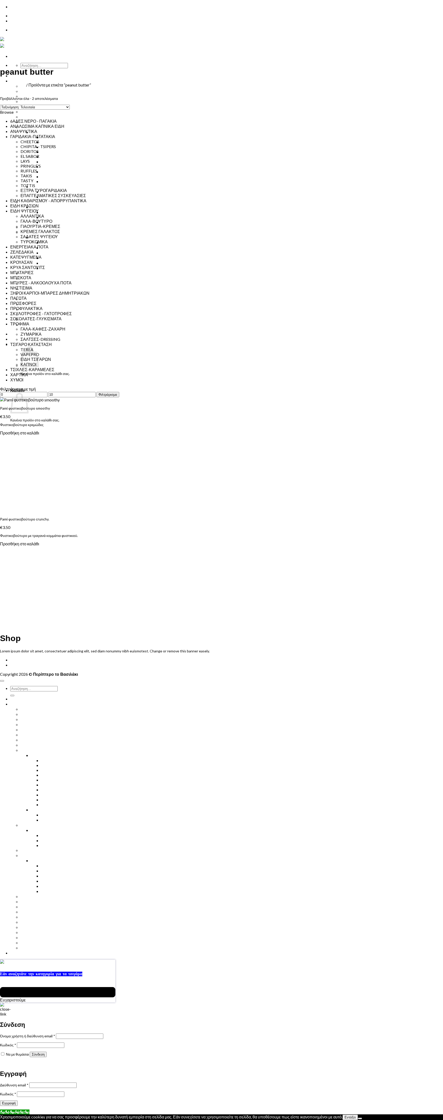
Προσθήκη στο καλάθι (19, 432)
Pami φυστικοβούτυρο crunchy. (24, 519)
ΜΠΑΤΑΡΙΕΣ (22, 272)
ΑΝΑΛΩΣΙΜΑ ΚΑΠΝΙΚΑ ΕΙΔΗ (37, 126)
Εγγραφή (9, 1103)
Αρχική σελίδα (12, 84)
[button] (12, 90)
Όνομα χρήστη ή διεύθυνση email (27, 1036)
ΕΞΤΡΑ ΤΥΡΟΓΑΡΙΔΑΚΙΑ (64, 166)
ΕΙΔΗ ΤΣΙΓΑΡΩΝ (46, 207)
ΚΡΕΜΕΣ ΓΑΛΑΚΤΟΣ (60, 247)
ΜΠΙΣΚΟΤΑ (20, 277)
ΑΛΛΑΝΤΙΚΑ (53, 262)
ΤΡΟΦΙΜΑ (40, 186)
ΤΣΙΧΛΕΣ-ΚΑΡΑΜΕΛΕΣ (32, 369)
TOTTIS (28, 185)
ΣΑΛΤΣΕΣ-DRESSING (40, 339)
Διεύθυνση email (14, 1085)
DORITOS (30, 151)
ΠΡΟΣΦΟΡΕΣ (23, 303)
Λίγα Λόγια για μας (37, 324)
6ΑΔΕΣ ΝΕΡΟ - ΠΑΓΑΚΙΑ (33, 121)
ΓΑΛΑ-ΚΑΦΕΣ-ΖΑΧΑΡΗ (43, 328)
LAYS (45, 161)
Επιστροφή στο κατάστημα (42, 381)
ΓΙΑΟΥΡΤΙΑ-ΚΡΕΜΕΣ (61, 242)
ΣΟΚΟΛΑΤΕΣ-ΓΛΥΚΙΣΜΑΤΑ (36, 318)
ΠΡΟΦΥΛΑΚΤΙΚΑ (37, 288)
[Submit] (12, 695)
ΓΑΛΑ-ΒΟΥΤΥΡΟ (57, 268)
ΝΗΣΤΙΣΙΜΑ (32, 278)
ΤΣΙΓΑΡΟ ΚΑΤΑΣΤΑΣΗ (31, 344)
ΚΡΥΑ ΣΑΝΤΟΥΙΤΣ (38, 111)
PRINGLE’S (51, 171)
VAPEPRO (50, 845)
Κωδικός (8, 1045)
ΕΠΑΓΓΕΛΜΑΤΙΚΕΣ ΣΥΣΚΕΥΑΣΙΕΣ (73, 181)
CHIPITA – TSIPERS (59, 142)
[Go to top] (2, 681)
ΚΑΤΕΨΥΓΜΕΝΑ (26, 257)
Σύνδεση (38, 1054)
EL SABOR (50, 151)
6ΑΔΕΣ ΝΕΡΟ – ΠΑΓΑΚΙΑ (44, 709)
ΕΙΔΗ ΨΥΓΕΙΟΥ (24, 210)
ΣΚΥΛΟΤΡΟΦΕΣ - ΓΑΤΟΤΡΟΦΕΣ (41, 313)
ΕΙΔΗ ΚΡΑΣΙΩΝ (24, 205)
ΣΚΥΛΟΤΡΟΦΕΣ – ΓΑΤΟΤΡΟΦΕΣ (52, 298)
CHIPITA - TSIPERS (38, 146)
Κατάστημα (21, 81)
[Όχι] (360, 1118)
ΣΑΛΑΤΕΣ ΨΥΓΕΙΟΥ (59, 257)
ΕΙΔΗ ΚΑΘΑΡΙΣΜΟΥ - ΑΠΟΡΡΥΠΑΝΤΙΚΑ (48, 200)
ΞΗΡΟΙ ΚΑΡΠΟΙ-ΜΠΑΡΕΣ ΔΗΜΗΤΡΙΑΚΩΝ (60, 273)
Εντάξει (350, 1117)
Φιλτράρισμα (107, 395)
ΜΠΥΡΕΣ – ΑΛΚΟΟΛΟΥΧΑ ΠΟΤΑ (51, 729)
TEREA (47, 217)
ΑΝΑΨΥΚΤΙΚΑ (23, 131)
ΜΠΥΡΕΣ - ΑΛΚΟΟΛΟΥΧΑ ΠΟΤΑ (41, 282)
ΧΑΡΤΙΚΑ (19, 374)
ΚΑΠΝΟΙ (49, 212)
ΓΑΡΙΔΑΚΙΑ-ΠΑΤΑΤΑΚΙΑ (53, 132)
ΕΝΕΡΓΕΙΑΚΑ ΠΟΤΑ (40, 101)
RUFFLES (49, 156)
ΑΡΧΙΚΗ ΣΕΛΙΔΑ (25, 659)
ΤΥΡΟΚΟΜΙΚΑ (54, 252)
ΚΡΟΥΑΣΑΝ (32, 116)
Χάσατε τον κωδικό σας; (19, 1063)
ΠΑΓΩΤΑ (18, 298)
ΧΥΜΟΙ (27, 91)
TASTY (47, 176)
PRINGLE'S (31, 165)
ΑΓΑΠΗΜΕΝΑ (33, 942)
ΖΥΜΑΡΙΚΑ (31, 334)
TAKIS (26, 175)
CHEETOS (30, 141)
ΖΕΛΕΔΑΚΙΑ (22, 251)
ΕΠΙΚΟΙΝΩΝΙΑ (24, 16)
